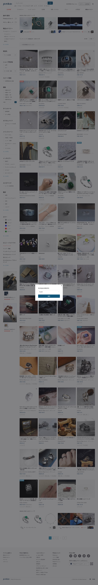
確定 (49, 296)
